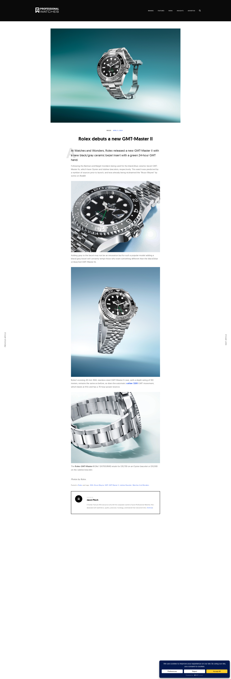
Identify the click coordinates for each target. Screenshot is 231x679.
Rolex (109, 130)
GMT (106, 485)
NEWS (171, 11)
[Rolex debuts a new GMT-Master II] (115, 75)
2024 (91, 485)
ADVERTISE (191, 11)
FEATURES (161, 11)
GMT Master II (114, 485)
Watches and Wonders (141, 485)
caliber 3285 (132, 383)
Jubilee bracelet (126, 485)
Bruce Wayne (99, 485)
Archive (150, 508)
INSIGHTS (180, 11)
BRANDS (151, 11)
